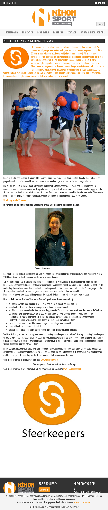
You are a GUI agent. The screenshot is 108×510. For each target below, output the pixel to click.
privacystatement (82, 502)
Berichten (27, 32)
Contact (72, 32)
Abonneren (44, 489)
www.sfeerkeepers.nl (72, 369)
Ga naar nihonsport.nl (93, 32)
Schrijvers (43, 32)
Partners (58, 32)
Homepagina (11, 32)
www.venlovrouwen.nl (49, 359)
